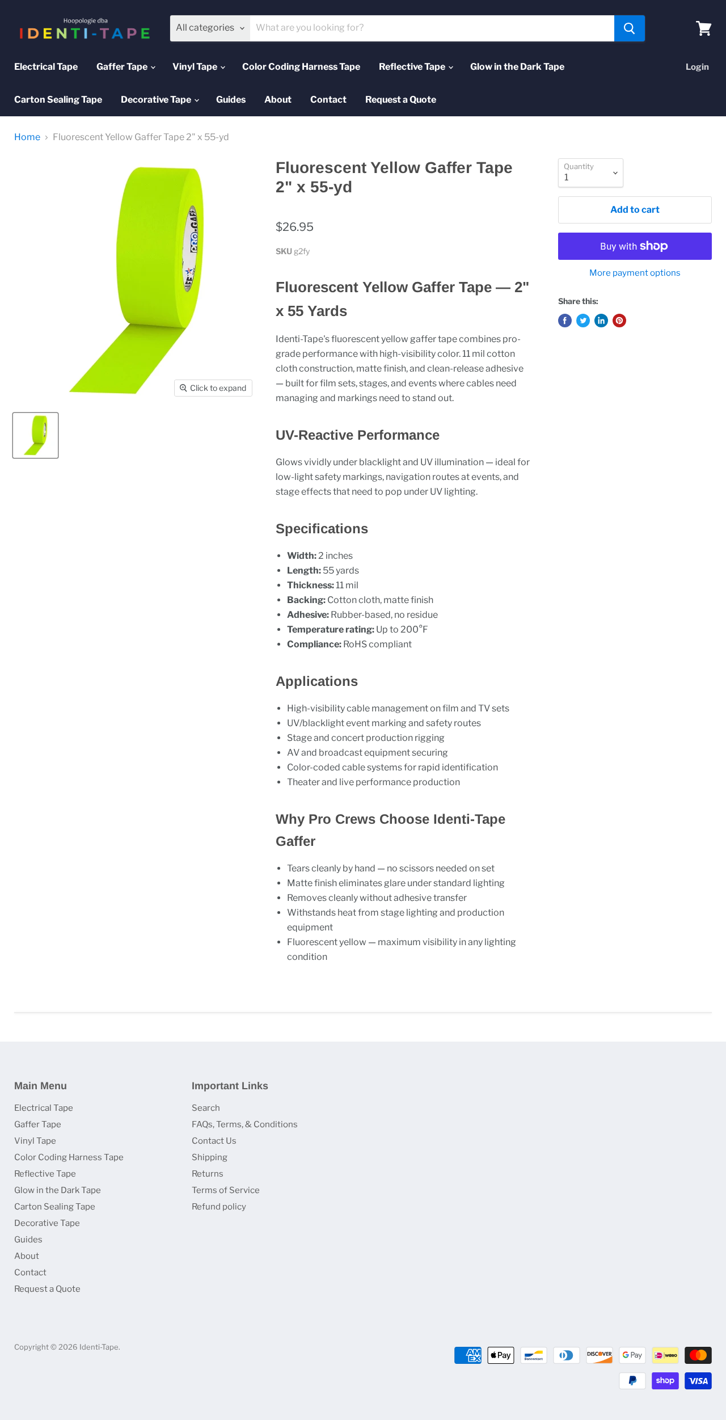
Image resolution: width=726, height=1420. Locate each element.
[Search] (629, 28)
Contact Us (214, 1141)
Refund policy (219, 1207)
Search (206, 1108)
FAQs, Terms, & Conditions (245, 1124)
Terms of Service (226, 1190)
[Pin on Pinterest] (619, 320)
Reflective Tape (413, 66)
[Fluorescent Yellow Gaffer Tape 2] (35, 435)
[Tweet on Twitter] (583, 320)
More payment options (635, 273)
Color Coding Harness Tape (301, 66)
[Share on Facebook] (565, 320)
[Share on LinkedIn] (601, 320)
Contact (328, 99)
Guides (231, 99)
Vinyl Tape (195, 66)
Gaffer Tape (122, 66)
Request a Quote (400, 99)
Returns (207, 1174)
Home (27, 137)
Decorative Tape (157, 99)
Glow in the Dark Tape (517, 66)
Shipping (209, 1157)
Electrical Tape (46, 66)
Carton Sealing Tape (58, 99)
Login (697, 67)
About (278, 99)
